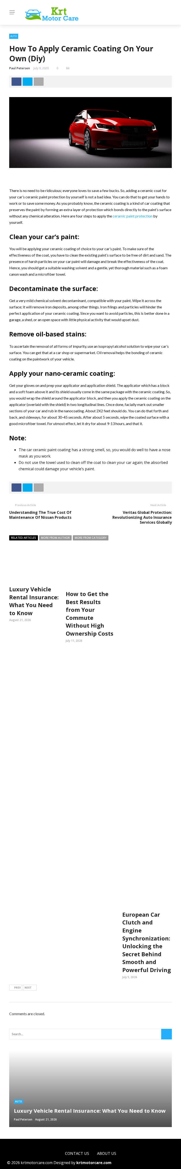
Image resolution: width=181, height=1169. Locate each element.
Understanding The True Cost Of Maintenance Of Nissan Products (40, 515)
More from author (55, 538)
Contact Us (77, 1153)
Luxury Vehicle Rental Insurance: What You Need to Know (34, 601)
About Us (106, 1153)
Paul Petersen (19, 68)
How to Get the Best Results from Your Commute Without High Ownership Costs (89, 613)
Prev (17, 987)
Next (28, 987)
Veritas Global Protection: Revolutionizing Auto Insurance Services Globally (142, 517)
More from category (91, 538)
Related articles (23, 538)
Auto (13, 36)
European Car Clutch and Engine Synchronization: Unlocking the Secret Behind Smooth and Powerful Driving (146, 942)
